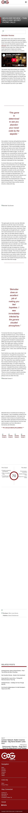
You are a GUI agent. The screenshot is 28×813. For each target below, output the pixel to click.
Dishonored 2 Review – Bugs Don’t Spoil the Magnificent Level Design (14, 747)
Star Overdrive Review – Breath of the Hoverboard (13, 675)
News (2, 767)
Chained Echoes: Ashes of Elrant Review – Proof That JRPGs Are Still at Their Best (12, 671)
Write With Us (4, 794)
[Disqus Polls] (14, 507)
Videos (3, 775)
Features (3, 772)
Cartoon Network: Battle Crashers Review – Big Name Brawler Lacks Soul (13, 741)
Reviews (3, 769)
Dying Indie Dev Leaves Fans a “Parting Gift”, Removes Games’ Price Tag (12, 678)
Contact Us (4, 792)
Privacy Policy (4, 784)
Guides (3, 773)
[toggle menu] (26, 2)
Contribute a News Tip (6, 797)
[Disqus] (14, 544)
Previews (3, 770)
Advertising (4, 795)
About (2, 783)
